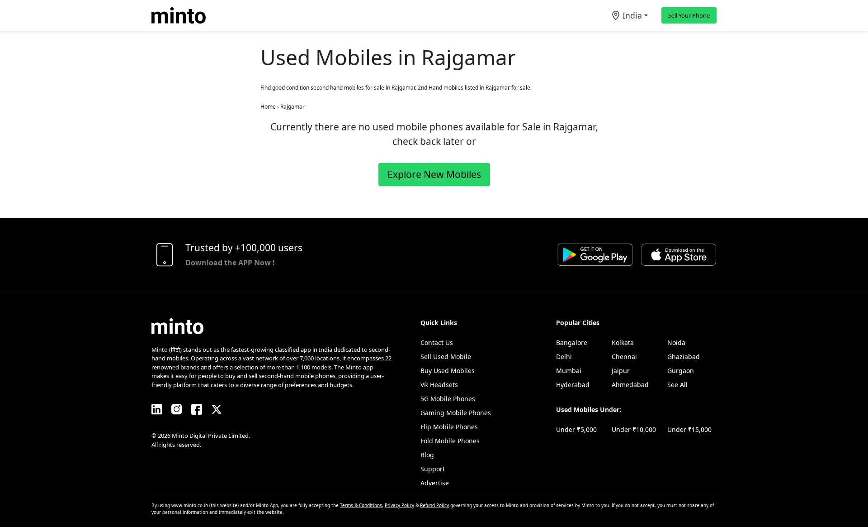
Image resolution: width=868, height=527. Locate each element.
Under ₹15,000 (689, 429)
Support (432, 469)
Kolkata (623, 342)
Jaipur (621, 370)
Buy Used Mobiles (447, 370)
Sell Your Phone (689, 15)
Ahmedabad (630, 384)
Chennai (624, 356)
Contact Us (436, 342)
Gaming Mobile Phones (455, 412)
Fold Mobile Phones (450, 440)
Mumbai (568, 370)
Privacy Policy (399, 505)
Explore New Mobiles (434, 174)
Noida (676, 342)
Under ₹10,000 (634, 429)
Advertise (434, 483)
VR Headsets (439, 384)
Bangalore (571, 342)
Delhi (564, 356)
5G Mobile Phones (447, 398)
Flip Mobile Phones (449, 426)
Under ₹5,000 (576, 429)
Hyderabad (573, 384)
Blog (427, 454)
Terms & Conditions (361, 505)
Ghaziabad (683, 356)
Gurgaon (680, 370)
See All (677, 384)
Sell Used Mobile (445, 356)
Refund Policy (434, 505)
